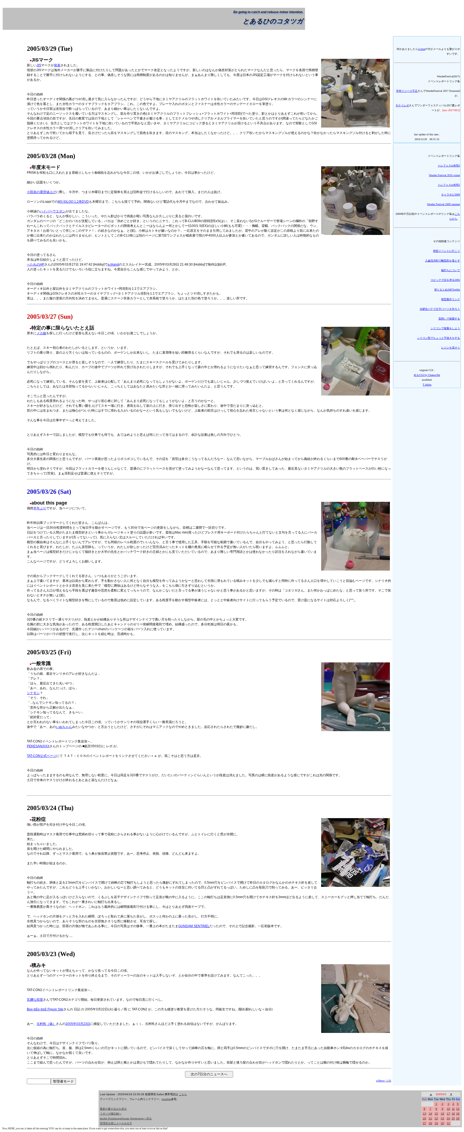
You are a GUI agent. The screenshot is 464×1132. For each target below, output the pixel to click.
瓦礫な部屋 (35, 1000)
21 (430, 1118)
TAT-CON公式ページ (41, 756)
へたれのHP (35, 264)
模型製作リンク (450, 299)
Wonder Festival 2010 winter (444, 175)
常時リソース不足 (407, 90)
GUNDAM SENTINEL (193, 926)
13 (424, 1113)
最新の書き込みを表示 (113, 1108)
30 (442, 1123)
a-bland (113, 264)
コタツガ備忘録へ (110, 1113)
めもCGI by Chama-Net (427, 374)
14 (430, 1113)
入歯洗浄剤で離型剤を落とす (442, 260)
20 (424, 1118)
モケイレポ (402, 105)
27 (424, 1123)
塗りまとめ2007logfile (447, 289)
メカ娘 (41, 333)
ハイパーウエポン (53, 211)
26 (457, 1118)
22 (436, 1118)
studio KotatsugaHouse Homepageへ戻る (126, 1118)
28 (430, 1123)
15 (436, 1113)
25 (453, 1118)
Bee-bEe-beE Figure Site (45, 1009)
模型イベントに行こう (446, 250)
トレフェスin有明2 (449, 184)
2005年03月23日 (78, 1024)
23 (442, 1118)
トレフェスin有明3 (449, 165)
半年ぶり (39, 508)
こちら (183, 1094)
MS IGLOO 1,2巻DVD (73, 202)
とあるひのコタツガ (273, 21)
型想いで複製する (449, 318)
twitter (421, 49)
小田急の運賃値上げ (41, 192)
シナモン (33, 693)
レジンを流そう (450, 347)
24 (448, 1118)
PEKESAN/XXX (38, 746)
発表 (57, 65)
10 (448, 1108)
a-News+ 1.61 (383, 1080)
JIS (39, 65)
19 (457, 1113)
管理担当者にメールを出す (116, 1123)
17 (448, 1113)
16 (442, 1113)
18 (453, 1113)
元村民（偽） (46, 1024)
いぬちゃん (64, 727)
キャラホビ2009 (450, 194)
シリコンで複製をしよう (445, 328)
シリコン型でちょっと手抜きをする (438, 337)
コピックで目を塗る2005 (445, 279)
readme (166, 1099)
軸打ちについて (450, 270)
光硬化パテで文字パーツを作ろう (440, 308)
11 (453, 1108)
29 (436, 1123)
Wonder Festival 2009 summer (443, 204)
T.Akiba (427, 384)
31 (448, 1123)
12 (457, 1108)
